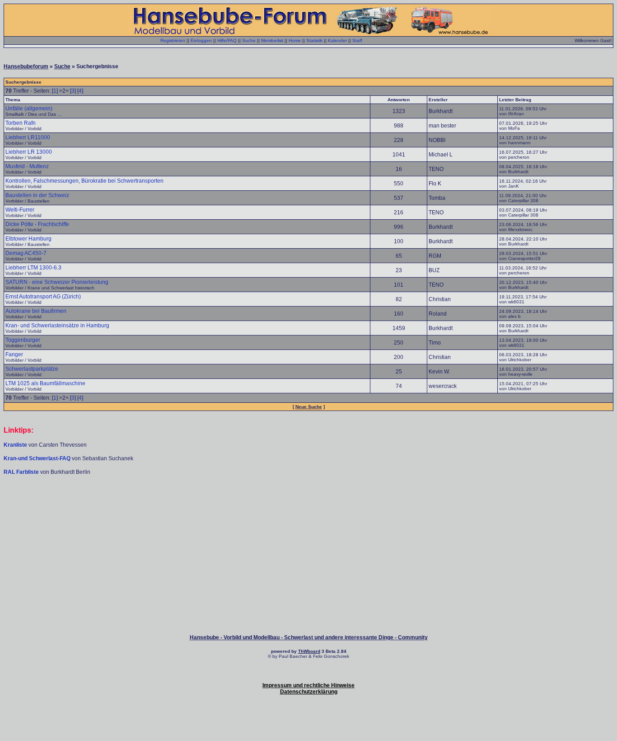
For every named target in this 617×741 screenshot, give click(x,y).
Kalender (337, 40)
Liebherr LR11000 (27, 137)
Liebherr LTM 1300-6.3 (33, 267)
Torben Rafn (20, 123)
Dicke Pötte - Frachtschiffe (37, 224)
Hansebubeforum (26, 66)
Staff (357, 40)
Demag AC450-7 (26, 253)
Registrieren (172, 40)
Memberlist (272, 40)
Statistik (314, 40)
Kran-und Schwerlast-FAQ (38, 458)
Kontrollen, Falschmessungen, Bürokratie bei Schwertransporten (84, 181)
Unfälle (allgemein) (28, 108)
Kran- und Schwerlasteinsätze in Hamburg (57, 325)
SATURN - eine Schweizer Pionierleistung (56, 282)
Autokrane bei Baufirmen (35, 311)
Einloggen (201, 40)
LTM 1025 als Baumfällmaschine (45, 383)
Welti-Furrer (19, 210)
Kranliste (15, 445)
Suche (249, 40)
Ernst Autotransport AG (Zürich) (43, 296)
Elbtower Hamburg (28, 239)
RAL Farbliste (22, 472)
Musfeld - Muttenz (27, 166)
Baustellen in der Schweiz (37, 195)
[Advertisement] (308, 502)
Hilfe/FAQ (227, 40)
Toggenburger (22, 340)
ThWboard (309, 651)
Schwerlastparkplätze (31, 369)
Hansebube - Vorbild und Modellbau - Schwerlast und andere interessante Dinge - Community (309, 637)
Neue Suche (308, 406)
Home (295, 40)
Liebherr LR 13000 (28, 152)
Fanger (14, 354)
